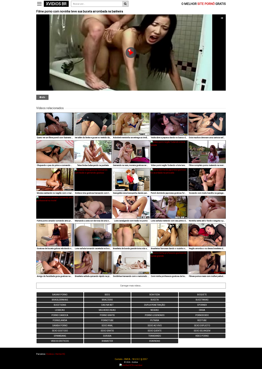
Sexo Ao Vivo (155, 325)
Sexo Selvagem (202, 330)
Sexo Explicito (202, 325)
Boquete (202, 294)
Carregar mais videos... (131, 285)
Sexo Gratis (107, 330)
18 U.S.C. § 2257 (139, 359)
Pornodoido (202, 315)
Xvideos (50, 354)
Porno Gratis (107, 315)
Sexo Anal (107, 325)
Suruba (107, 336)
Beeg (107, 294)
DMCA (127, 359)
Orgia (202, 310)
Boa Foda (154, 294)
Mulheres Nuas (107, 310)
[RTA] (131, 365)
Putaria (154, 320)
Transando (154, 336)
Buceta (155, 300)
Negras (155, 310)
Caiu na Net (107, 305)
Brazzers (107, 300)
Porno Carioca (60, 315)
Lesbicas (60, 310)
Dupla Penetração (154, 305)
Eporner (202, 305)
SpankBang (60, 336)
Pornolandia (60, 320)
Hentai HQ (60, 354)
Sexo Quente (155, 330)
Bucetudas (60, 305)
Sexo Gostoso (60, 330)
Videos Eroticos (60, 341)
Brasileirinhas (60, 300)
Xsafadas (154, 341)
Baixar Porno (59, 294)
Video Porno (202, 336)
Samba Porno (59, 325)
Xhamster (107, 341)
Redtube (202, 320)
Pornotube (107, 320)
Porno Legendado (155, 315)
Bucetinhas (202, 300)
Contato (119, 359)
